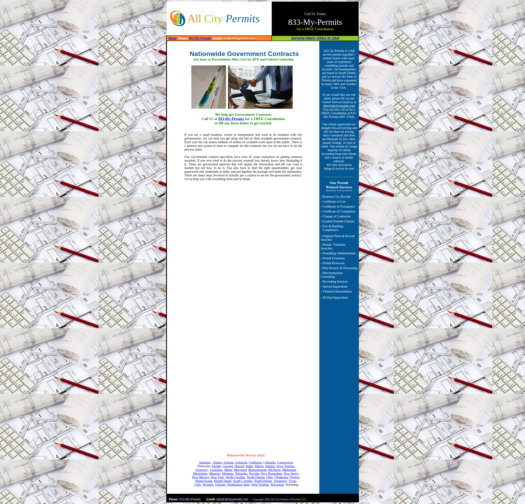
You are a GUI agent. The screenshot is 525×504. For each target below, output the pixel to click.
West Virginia (260, 484)
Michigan (274, 470)
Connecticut (285, 462)
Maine (228, 470)
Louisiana (216, 470)
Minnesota (289, 470)
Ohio (269, 477)
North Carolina (235, 477)
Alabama (204, 462)
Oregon (294, 477)
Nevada (254, 473)
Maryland (240, 470)
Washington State (238, 484)
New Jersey (291, 473)
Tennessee (280, 481)
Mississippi (200, 473)
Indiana (270, 466)
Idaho (249, 466)
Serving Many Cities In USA (315, 38)
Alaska (217, 462)
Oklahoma (281, 477)
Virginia (220, 484)
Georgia (228, 466)
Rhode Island (222, 481)
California (255, 462)
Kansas (289, 466)
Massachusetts (257, 470)
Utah (197, 484)
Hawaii (239, 466)
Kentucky (202, 470)
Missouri (214, 473)
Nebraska (241, 473)
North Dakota (256, 477)
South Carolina (242, 481)
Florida (216, 466)
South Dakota (263, 481)
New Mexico (200, 477)
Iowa (279, 466)
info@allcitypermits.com (339, 105)
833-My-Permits (200, 38)
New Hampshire (271, 473)
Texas (292, 481)
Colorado (269, 462)
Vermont (207, 484)
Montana (227, 473)
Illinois (259, 466)
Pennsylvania (203, 481)
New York (217, 477)
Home (172, 38)
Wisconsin (277, 484)
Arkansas (241, 462)
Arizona (228, 462)
